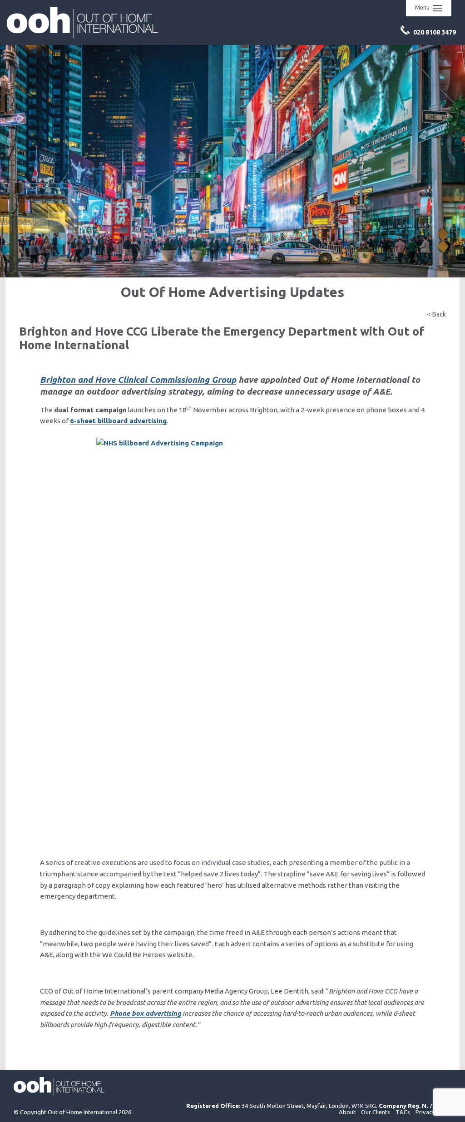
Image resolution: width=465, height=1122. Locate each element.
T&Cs (403, 1112)
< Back (436, 314)
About (347, 1112)
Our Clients (375, 1112)
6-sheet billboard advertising (118, 421)
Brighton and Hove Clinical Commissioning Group (138, 380)
